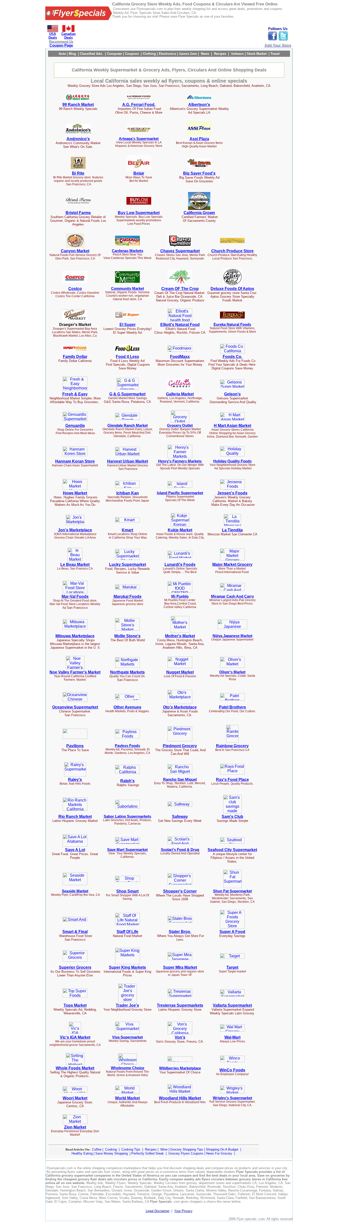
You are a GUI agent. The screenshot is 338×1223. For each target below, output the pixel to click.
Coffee (97, 1149)
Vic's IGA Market (75, 1037)
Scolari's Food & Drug (180, 850)
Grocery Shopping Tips (186, 1149)
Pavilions (75, 746)
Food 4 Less (127, 356)
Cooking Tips (130, 1149)
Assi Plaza (199, 139)
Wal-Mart (232, 1037)
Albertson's (199, 104)
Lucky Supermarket (127, 564)
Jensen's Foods (232, 493)
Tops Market (75, 1005)
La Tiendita (232, 530)
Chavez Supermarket (180, 251)
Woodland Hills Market (180, 1098)
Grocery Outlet (180, 425)
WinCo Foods (232, 1070)
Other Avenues (127, 707)
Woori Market (75, 1098)
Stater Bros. (180, 932)
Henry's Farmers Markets (180, 461)
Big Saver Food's (199, 173)
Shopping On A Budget (222, 1149)
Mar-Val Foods (75, 596)
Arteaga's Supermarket (139, 139)
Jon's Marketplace (75, 530)
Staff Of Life (127, 932)
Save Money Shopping (111, 1153)
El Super (128, 324)
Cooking (111, 1149)
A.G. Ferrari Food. (138, 104)
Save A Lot (75, 850)
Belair (138, 173)
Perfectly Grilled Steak (147, 1153)
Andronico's (78, 139)
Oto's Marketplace (180, 707)
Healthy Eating (82, 1153)
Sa (174, 816)
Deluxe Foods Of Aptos (232, 289)
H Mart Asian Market (232, 425)
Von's (180, 1037)
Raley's (75, 779)
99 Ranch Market (78, 104)
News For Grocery (219, 1153)
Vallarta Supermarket (232, 1005)
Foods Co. (232, 356)
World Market (127, 1098)
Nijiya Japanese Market (232, 636)
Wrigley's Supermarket (232, 1098)
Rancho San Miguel (180, 779)
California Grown (199, 213)
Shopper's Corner (180, 891)
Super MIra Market (180, 967)
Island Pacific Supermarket (180, 493)
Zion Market (75, 1127)
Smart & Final (75, 932)
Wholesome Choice (127, 1068)
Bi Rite (78, 173)
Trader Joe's (127, 1005)
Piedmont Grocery (180, 746)
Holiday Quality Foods (232, 461)
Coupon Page (61, 45)
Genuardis (75, 425)
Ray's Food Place (232, 779)
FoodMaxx (180, 356)
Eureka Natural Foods (232, 324)
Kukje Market (180, 530)
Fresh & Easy (75, 394)
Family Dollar (75, 356)
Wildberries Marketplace (180, 1068)
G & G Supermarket (127, 394)
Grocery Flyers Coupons (186, 1153)
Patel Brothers (232, 707)
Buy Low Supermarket (139, 213)
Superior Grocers (75, 967)
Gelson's (232, 394)
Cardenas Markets (127, 251)
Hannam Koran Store (75, 461)
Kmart (127, 530)
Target (232, 967)
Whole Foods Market (75, 1068)
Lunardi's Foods (180, 564)
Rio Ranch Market (75, 816)
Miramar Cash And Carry (232, 596)
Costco (75, 289)
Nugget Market (180, 672)
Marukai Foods (128, 596)
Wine (164, 1149)
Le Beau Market (75, 564)
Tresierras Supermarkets (180, 1005)
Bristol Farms (78, 213)
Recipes (151, 1149)
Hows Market (75, 493)
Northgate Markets (127, 672)
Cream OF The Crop (180, 289)
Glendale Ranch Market (127, 425)
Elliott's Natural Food (180, 324)
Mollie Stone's (127, 636)
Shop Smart (127, 891)
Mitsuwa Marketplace (75, 636)
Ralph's (127, 781)
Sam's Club (232, 816)
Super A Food (232, 932)
